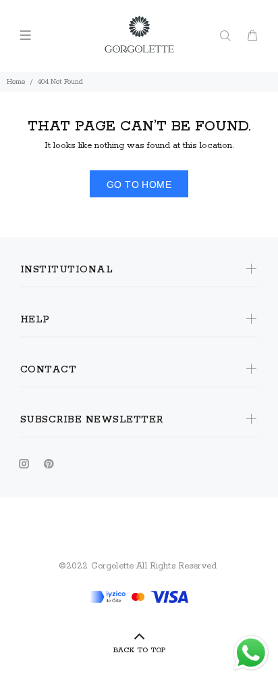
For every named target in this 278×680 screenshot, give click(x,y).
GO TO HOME (139, 184)
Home (16, 82)
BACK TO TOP (139, 650)
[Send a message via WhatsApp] (251, 653)
